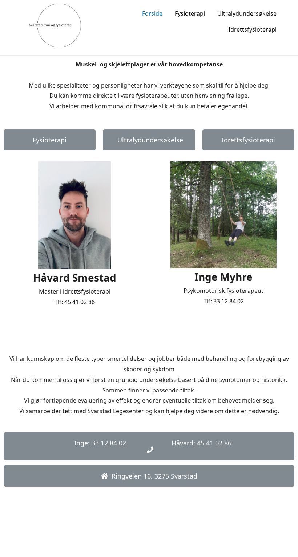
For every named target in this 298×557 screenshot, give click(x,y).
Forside (152, 13)
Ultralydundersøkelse (247, 13)
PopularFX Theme (196, 538)
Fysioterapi (190, 13)
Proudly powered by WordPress (122, 538)
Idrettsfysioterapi (253, 29)
